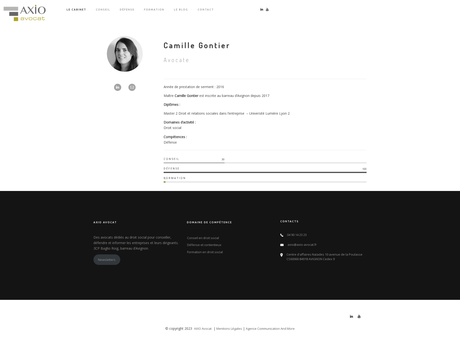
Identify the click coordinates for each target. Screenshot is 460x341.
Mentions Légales (229, 328)
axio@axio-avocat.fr (302, 244)
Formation (154, 9)
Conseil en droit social (203, 238)
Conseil (103, 9)
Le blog (181, 9)
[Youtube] (359, 317)
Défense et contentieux (204, 245)
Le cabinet (76, 9)
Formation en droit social (205, 252)
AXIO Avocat (203, 328)
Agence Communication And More (270, 328)
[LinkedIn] (351, 317)
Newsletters (106, 259)
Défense (127, 9)
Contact (206, 9)
